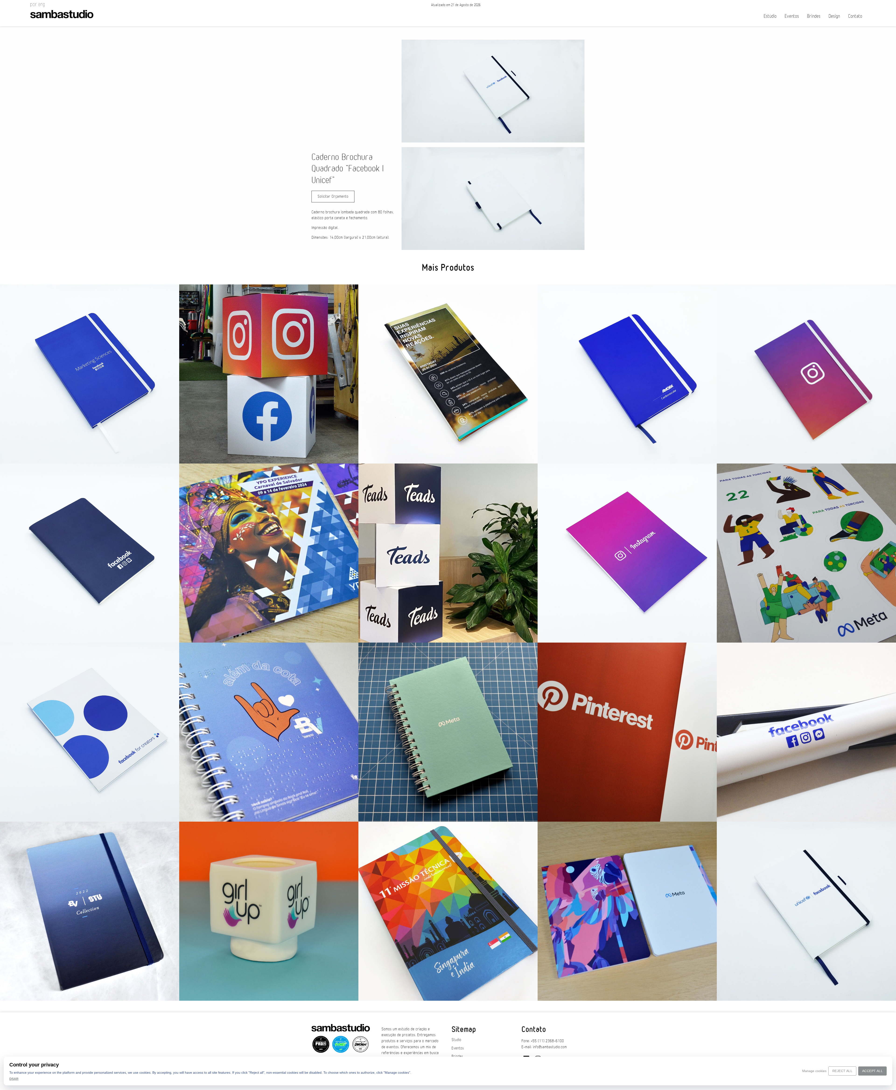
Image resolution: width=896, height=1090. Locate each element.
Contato (855, 16)
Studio (456, 1040)
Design (834, 16)
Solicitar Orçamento (333, 196)
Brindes (813, 16)
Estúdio (770, 16)
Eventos (792, 16)
